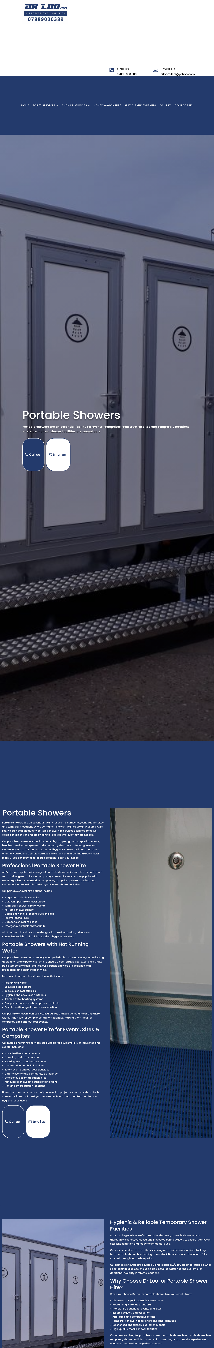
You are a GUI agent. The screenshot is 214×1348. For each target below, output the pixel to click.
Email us (59, 454)
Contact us (184, 105)
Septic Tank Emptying (140, 105)
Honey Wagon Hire (107, 105)
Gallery (165, 105)
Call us (34, 454)
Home (25, 105)
